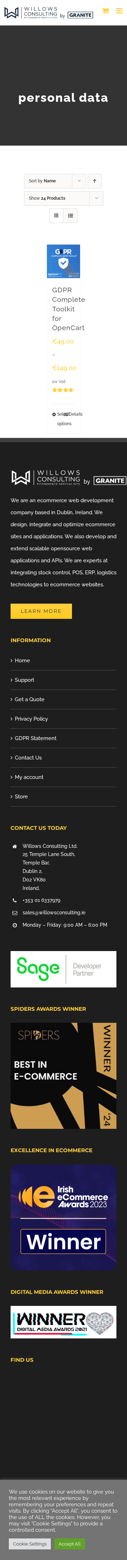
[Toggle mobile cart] (105, 10)
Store (21, 796)
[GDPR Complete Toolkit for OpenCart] (63, 261)
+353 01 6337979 (41, 900)
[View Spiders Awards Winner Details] (63, 1029)
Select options (60, 419)
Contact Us (28, 758)
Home (22, 660)
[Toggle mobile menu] (119, 10)
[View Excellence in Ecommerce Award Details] (63, 1170)
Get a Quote (29, 699)
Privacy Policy (31, 719)
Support (24, 680)
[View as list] (70, 216)
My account (29, 777)
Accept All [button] (70, 1544)
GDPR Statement (35, 738)
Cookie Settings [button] (30, 1544)
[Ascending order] (95, 181)
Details (72, 414)
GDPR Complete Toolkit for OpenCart (68, 309)
